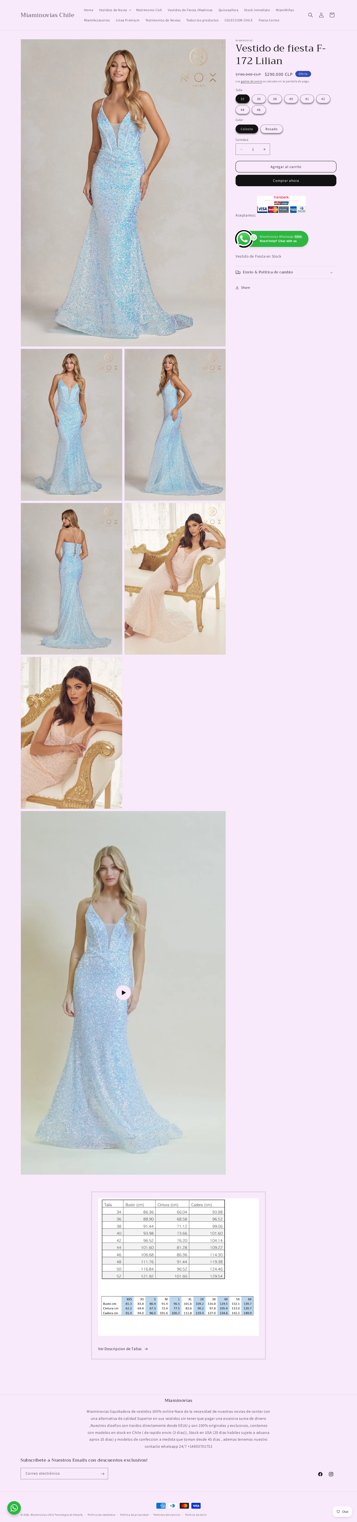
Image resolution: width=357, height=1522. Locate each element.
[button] (114, 10)
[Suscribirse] (102, 1474)
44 (243, 110)
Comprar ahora (286, 180)
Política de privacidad (134, 1514)
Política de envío (196, 1514)
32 (243, 99)
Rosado (271, 129)
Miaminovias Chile (42, 1514)
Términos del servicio (166, 1514)
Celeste (247, 129)
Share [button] (245, 287)
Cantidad (242, 140)
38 (275, 99)
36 (259, 99)
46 (259, 110)
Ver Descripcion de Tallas (120, 1348)
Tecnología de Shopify (69, 1514)
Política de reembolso (102, 1514)
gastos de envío (251, 81)
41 (307, 99)
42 (323, 99)
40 (291, 99)
